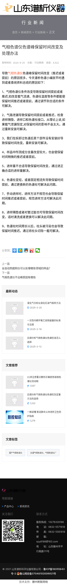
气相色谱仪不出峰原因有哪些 (19, 277)
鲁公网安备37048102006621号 (38, 573)
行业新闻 (40, 32)
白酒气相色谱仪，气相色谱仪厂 (43, 453)
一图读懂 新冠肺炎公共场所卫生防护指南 (44, 414)
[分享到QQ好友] (26, 250)
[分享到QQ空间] (20, 250)
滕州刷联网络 (40, 581)
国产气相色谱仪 (15, 453)
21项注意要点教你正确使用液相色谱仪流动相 (44, 379)
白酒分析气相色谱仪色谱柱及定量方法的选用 (44, 396)
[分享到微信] (37, 250)
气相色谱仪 (15, 73)
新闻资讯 (26, 32)
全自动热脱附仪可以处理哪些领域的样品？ (26, 268)
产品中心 (9, 506)
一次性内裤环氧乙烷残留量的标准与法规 (44, 322)
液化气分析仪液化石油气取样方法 (44, 303)
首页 (14, 32)
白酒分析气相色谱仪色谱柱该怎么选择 (44, 340)
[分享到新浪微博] (32, 250)
